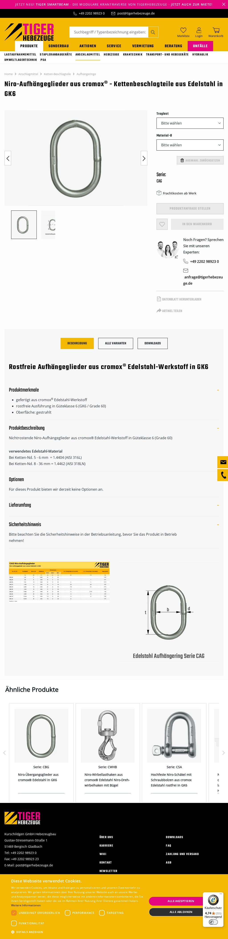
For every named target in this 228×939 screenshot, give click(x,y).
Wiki (103, 854)
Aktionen (87, 46)
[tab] (77, 343)
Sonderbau (59, 46)
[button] (77, 932)
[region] (76, 174)
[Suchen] (153, 32)
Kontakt (106, 862)
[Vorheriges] (7, 158)
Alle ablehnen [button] (181, 912)
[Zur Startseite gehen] (29, 31)
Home (8, 74)
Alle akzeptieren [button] (181, 901)
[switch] (213, 922)
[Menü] (221, 895)
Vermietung (143, 46)
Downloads (174, 837)
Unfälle (200, 46)
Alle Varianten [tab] (115, 343)
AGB (168, 862)
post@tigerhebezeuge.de (136, 13)
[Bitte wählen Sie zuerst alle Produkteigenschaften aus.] (162, 224)
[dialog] (114, 906)
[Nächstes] (144, 158)
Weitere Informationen (26, 905)
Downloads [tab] (153, 343)
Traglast (163, 113)
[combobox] (108, 32)
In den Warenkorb (197, 224)
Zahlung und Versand (182, 854)
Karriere (106, 845)
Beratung (173, 46)
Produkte (29, 46)
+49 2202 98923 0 (92, 13)
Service (114, 46)
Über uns (106, 837)
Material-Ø (164, 135)
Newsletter (109, 871)
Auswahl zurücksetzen (202, 160)
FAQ (168, 845)
